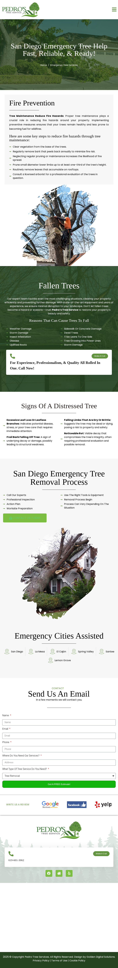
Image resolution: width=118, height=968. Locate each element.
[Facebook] (48, 873)
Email (5, 728)
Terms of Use (59, 960)
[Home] (59, 873)
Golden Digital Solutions (100, 957)
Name (6, 715)
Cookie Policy (77, 960)
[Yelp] (69, 873)
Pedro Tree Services (37, 957)
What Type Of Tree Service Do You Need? (24, 769)
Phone (6, 742)
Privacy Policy (41, 960)
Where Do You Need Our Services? (21, 755)
